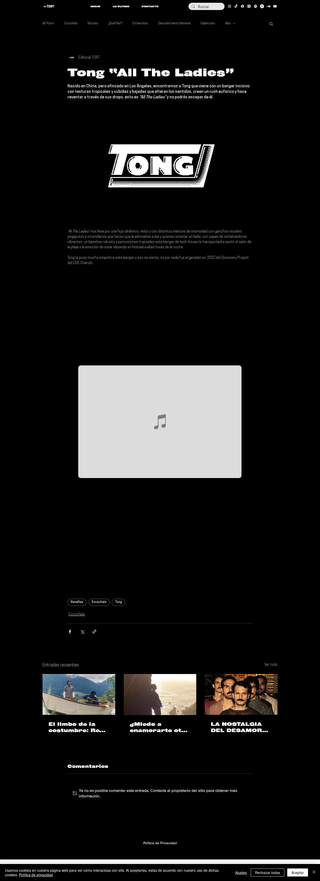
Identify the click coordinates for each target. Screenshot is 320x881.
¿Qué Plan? (115, 23)
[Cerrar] (314, 872)
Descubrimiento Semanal (174, 23)
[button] (271, 24)
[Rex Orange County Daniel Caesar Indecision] (78, 694)
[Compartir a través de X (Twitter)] (82, 631)
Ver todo (271, 665)
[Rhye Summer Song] (160, 694)
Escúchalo (71, 23)
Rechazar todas (267, 872)
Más (228, 23)
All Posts (48, 23)
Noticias (93, 23)
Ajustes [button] (241, 872)
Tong (118, 602)
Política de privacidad (36, 874)
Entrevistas (140, 23)
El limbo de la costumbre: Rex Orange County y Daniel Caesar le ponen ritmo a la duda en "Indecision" (77, 727)
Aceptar (298, 872)
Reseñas (77, 602)
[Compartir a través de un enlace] (94, 631)
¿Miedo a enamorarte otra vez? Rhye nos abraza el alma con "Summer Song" (160, 727)
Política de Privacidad (160, 843)
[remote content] (160, 315)
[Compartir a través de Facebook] (70, 631)
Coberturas (208, 23)
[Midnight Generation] (241, 694)
